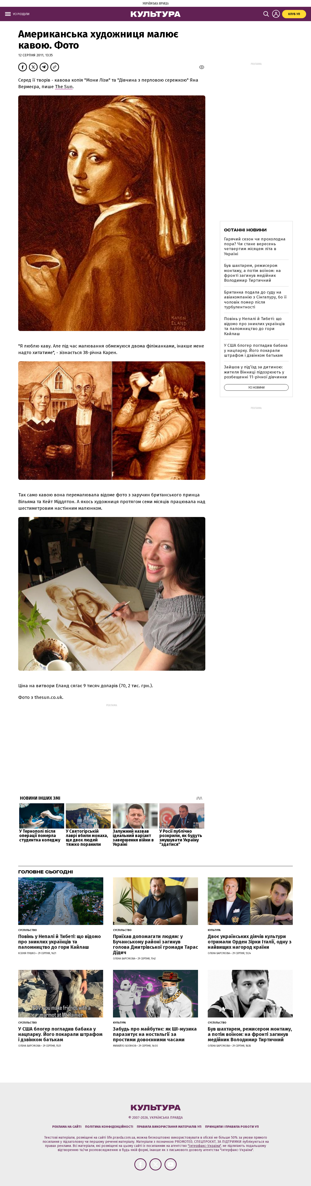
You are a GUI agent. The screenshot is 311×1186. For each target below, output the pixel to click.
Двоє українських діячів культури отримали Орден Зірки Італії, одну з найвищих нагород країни (250, 941)
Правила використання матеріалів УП (169, 1126)
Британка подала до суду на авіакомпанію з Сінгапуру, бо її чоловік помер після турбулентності (255, 300)
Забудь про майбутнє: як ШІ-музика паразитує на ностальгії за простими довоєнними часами (155, 1034)
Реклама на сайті (66, 1126)
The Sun (64, 86)
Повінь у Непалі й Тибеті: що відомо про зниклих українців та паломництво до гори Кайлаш (254, 326)
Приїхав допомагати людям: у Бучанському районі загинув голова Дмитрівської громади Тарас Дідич (155, 944)
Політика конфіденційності (109, 1126)
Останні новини (245, 230)
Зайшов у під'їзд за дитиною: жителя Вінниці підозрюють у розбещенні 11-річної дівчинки (255, 372)
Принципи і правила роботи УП (232, 1126)
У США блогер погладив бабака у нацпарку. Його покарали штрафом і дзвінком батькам (256, 350)
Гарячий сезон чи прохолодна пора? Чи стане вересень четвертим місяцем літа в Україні (254, 246)
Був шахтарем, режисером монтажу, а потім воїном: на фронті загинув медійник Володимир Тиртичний (252, 273)
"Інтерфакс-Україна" (204, 1146)
